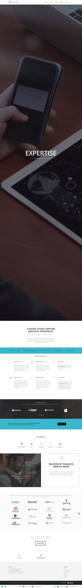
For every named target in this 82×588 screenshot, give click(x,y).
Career (61, 2)
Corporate (46, 2)
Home (41, 2)
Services (51, 2)
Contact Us (67, 2)
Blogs (57, 2)
